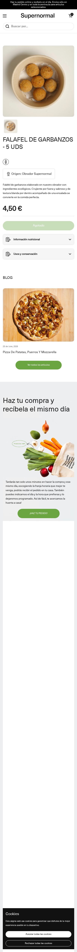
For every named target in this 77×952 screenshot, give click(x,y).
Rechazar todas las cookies (38, 943)
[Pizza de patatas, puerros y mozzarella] (38, 315)
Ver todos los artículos (38, 365)
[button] (70, 16)
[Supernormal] (38, 16)
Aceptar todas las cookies (38, 934)
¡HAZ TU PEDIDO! (38, 513)
